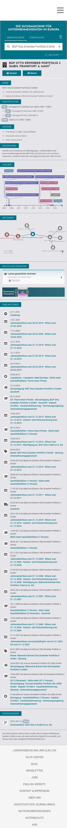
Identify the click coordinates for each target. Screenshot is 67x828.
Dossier (13, 73)
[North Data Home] (20, 10)
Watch (33, 73)
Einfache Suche (15, 37)
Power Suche (36, 37)
